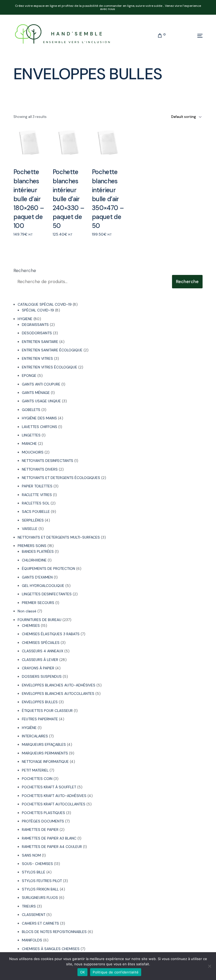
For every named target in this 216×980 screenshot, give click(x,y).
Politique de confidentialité (116, 972)
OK (82, 972)
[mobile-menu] (187, 35)
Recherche (24, 270)
